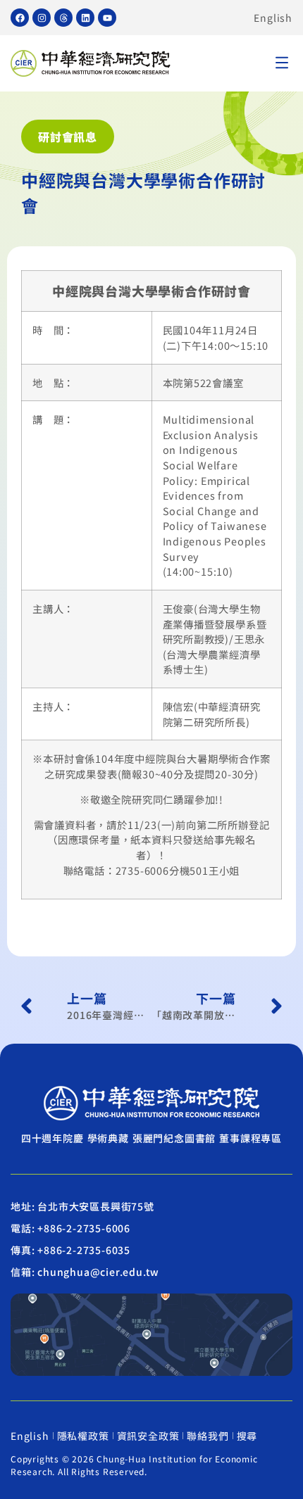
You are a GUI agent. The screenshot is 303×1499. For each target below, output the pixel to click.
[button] (281, 63)
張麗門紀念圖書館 (174, 1138)
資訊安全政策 (148, 1436)
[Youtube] (107, 17)
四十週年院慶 (52, 1138)
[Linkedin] (85, 17)
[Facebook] (20, 17)
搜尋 (247, 1436)
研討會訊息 (67, 136)
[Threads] (63, 17)
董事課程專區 (250, 1138)
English (273, 18)
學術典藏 (108, 1138)
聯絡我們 (207, 1436)
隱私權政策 (83, 1436)
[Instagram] (41, 17)
